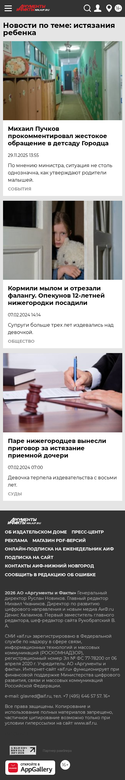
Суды (15, 494)
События (19, 189)
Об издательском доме (36, 532)
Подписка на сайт (29, 557)
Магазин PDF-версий (59, 540)
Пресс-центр (88, 532)
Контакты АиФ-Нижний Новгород (49, 566)
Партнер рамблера (57, 750)
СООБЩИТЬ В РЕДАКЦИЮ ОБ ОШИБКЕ (50, 574)
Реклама (16, 540)
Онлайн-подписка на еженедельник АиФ (59, 549)
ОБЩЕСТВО (21, 341)
